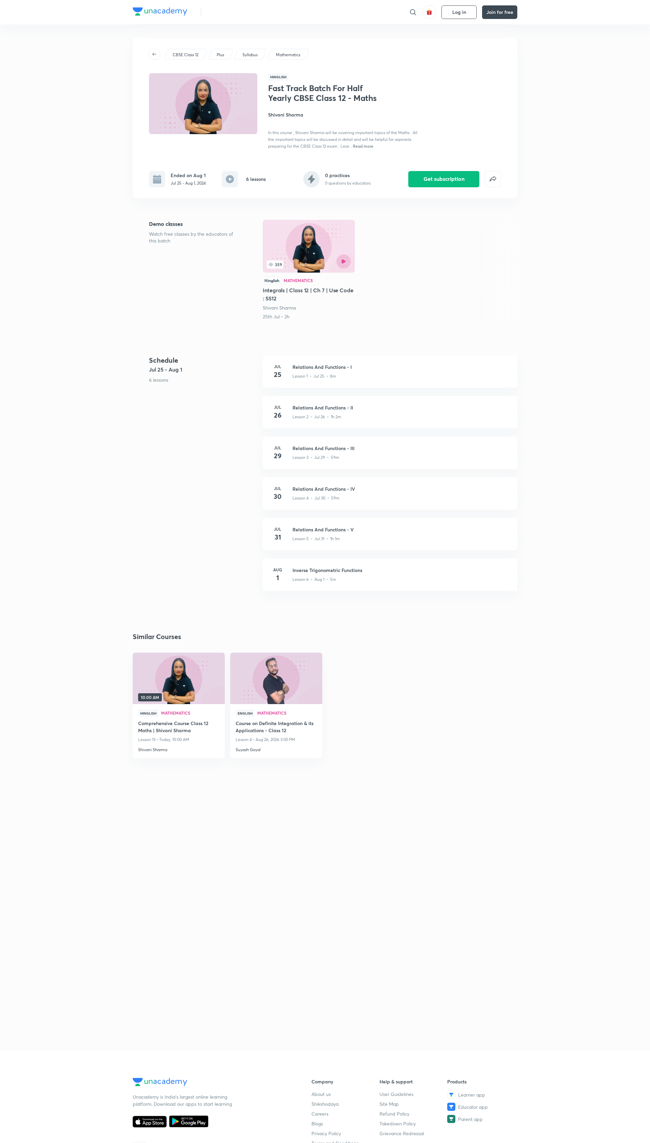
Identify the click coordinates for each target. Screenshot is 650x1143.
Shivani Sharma (279, 307)
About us (321, 1094)
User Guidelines (396, 1094)
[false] (493, 179)
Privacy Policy (326, 1133)
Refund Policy (394, 1113)
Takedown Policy (398, 1123)
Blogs (317, 1123)
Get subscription (444, 178)
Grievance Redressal (402, 1133)
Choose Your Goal (236, 12)
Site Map (389, 1104)
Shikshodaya (325, 1104)
